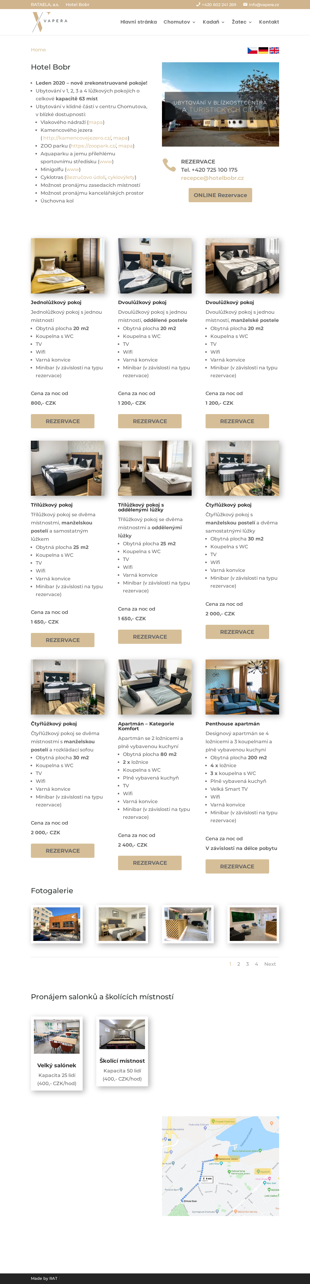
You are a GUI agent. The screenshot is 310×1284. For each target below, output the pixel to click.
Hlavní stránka (138, 21)
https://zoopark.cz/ (93, 146)
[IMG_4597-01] (187, 939)
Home (38, 50)
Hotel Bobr (78, 4)
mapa (95, 122)
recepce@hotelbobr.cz (212, 178)
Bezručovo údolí (85, 177)
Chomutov (176, 21)
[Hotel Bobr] (122, 939)
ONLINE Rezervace (220, 195)
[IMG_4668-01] (56, 939)
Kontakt (269, 21)
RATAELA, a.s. (45, 4)
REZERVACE (63, 421)
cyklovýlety (121, 177)
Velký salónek (56, 1065)
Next (270, 964)
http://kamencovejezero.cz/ (77, 138)
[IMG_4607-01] (253, 939)
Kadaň (211, 21)
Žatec (239, 21)
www (105, 161)
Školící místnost (122, 1061)
